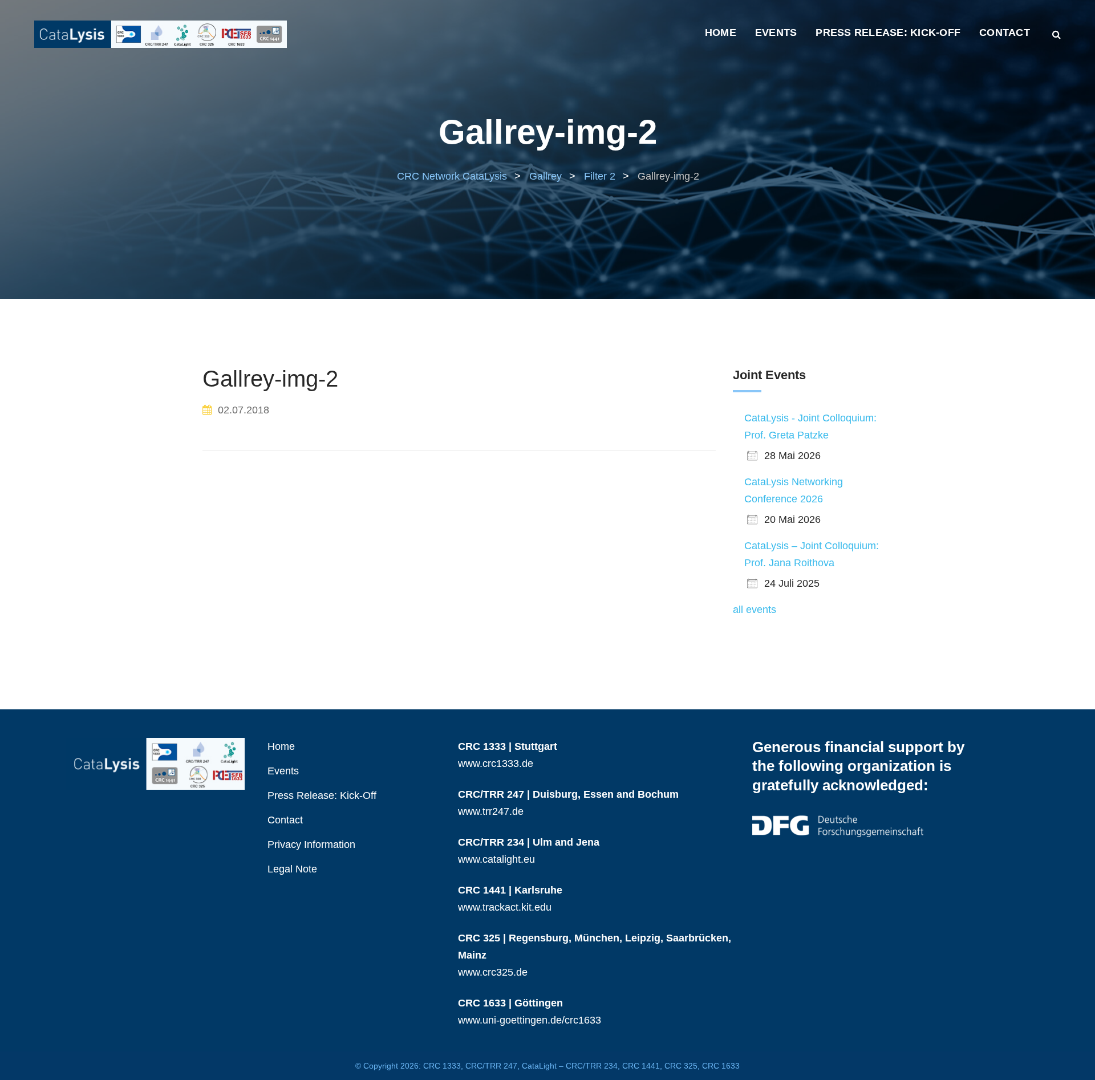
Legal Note (292, 869)
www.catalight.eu (496, 859)
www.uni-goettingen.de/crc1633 (529, 1020)
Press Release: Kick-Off (888, 32)
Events (776, 32)
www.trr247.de (491, 811)
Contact (1004, 32)
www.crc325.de (493, 972)
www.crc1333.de (495, 763)
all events (754, 609)
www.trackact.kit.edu (504, 907)
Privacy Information (311, 844)
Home (720, 32)
